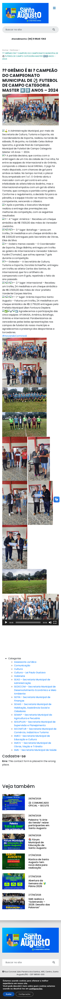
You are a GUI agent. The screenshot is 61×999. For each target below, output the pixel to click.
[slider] (28, 622)
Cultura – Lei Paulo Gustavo (30, 672)
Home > (6, 50)
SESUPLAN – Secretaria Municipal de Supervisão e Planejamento (35, 723)
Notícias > (15, 50)
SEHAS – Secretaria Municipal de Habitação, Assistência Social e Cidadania (32, 708)
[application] (30, 609)
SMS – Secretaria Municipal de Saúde (35, 750)
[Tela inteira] (54, 622)
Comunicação (22, 665)
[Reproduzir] (6, 622)
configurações (35, 988)
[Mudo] (50, 622)
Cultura (18, 669)
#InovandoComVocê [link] (14, 336)
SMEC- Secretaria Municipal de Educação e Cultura (32, 737)
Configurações (24, 994)
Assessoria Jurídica (25, 662)
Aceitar (9, 994)
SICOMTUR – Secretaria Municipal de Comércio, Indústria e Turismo (35, 730)
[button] (30, 609)
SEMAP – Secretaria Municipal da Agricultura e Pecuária (33, 716)
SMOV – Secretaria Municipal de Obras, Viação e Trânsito (32, 744)
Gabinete (19, 676)
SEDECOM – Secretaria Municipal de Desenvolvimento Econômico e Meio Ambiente (35, 690)
